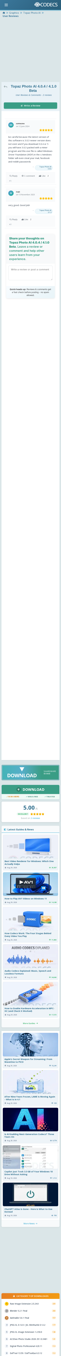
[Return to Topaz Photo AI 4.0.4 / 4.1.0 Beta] (6, 86)
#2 (10, 224)
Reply (14, 176)
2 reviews (35, 818)
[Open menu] (6, 5)
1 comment (29, 176)
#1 (10, 181)
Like (45, 176)
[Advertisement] (30, 50)
